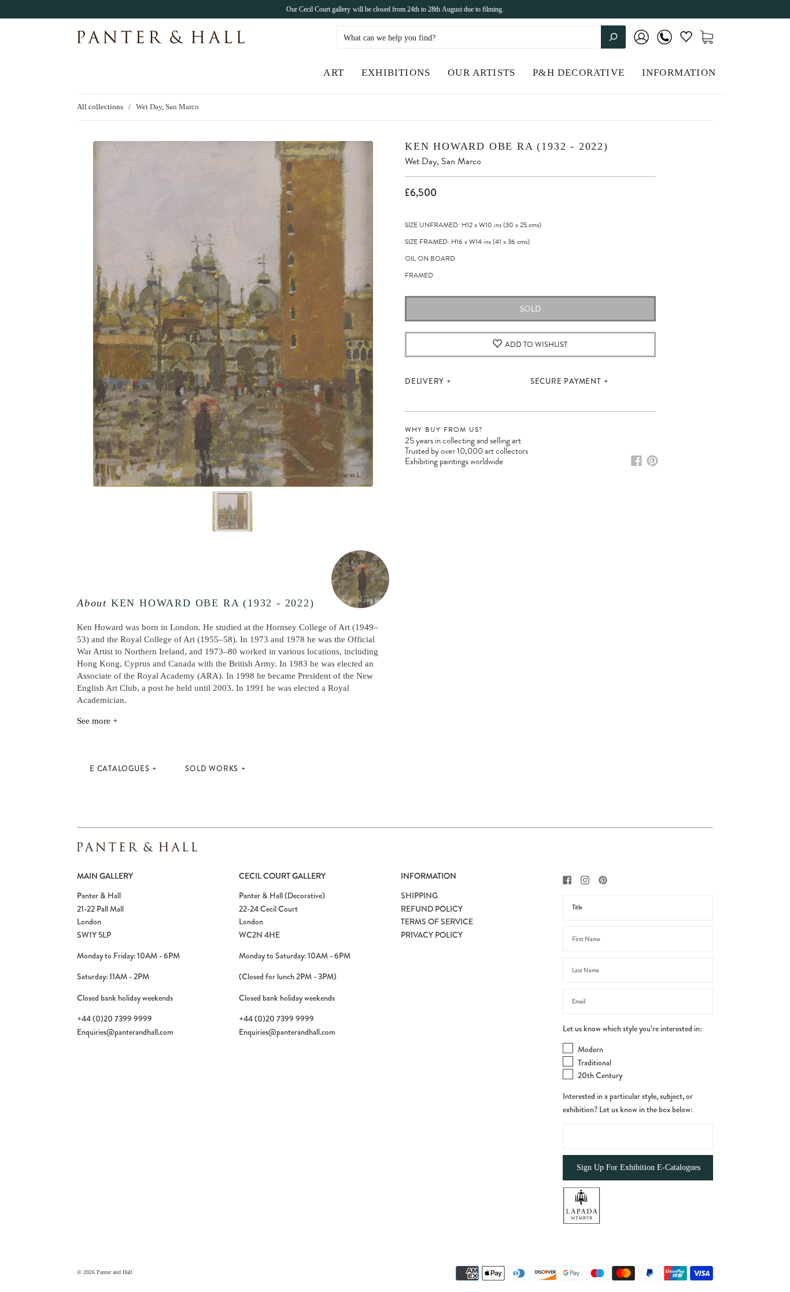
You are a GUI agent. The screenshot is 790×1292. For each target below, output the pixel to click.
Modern (590, 1049)
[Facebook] (636, 461)
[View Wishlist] (686, 39)
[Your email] (638, 1001)
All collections (100, 106)
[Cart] (706, 37)
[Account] (641, 45)
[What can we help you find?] (481, 38)
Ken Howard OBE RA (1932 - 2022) (213, 603)
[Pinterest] (652, 461)
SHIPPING (419, 895)
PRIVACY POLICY (432, 935)
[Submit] (613, 37)
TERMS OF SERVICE (437, 921)
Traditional (594, 1062)
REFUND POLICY (432, 909)
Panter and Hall (114, 1272)
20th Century (600, 1075)
